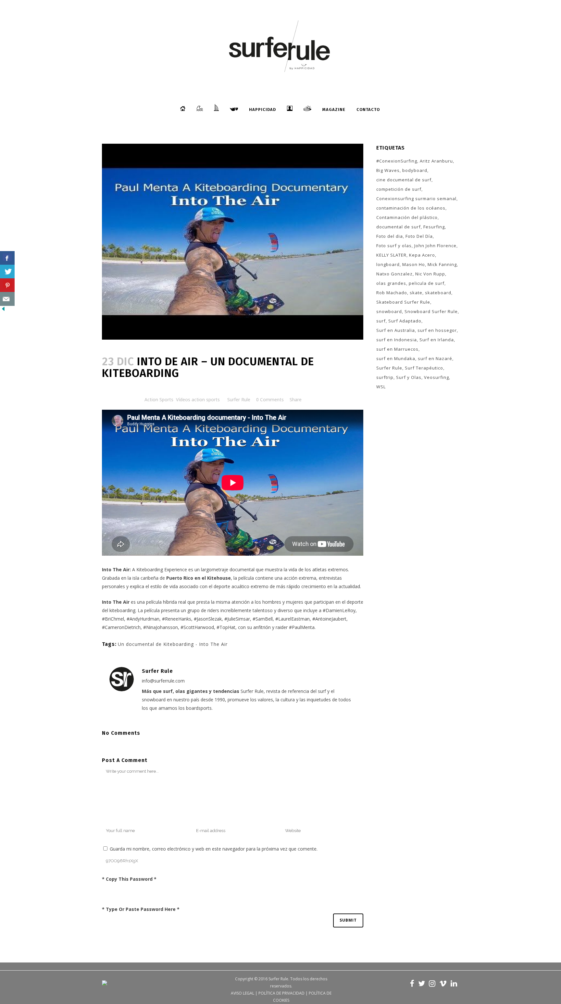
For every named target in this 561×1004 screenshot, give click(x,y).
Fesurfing (434, 227)
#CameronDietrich (121, 627)
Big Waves (388, 170)
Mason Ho (413, 264)
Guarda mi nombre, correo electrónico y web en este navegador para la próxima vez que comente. (214, 849)
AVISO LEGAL (242, 993)
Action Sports (158, 399)
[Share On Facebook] (7, 258)
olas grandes (391, 283)
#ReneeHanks (176, 619)
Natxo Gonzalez (394, 274)
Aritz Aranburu (436, 161)
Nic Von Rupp (430, 274)
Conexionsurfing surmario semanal (416, 198)
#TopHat (226, 627)
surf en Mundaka (395, 358)
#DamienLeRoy (339, 610)
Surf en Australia (395, 330)
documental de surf (398, 227)
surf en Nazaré (435, 358)
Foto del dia (389, 236)
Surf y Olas (408, 377)
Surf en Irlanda (436, 340)
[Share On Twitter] (7, 272)
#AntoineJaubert (329, 619)
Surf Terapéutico (424, 368)
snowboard (389, 311)
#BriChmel (113, 619)
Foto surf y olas (394, 245)
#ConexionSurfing (396, 161)
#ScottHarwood (197, 627)
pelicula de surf (426, 283)
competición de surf (398, 189)
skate (416, 293)
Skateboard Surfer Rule (403, 302)
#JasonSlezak (208, 619)
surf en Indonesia (396, 340)
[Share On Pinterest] (7, 285)
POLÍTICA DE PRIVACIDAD (281, 993)
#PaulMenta (302, 627)
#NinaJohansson (160, 627)
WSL (381, 387)
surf (381, 321)
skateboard (438, 293)
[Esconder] (3, 310)
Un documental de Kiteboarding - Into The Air (173, 644)
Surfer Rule (238, 399)
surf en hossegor (437, 330)
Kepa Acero (422, 255)
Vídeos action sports (198, 399)
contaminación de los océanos (410, 208)
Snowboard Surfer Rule (431, 311)
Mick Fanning (442, 264)
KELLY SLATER (391, 255)
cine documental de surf (403, 180)
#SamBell (263, 619)
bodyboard (414, 170)
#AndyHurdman (143, 619)
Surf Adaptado (404, 321)
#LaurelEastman (292, 619)
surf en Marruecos (397, 349)
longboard (388, 264)
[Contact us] (7, 299)
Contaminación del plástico (407, 217)
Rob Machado (391, 293)
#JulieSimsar (237, 619)
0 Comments (270, 399)
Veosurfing (436, 377)
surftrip (384, 377)
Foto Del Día (419, 236)
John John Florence (435, 245)
